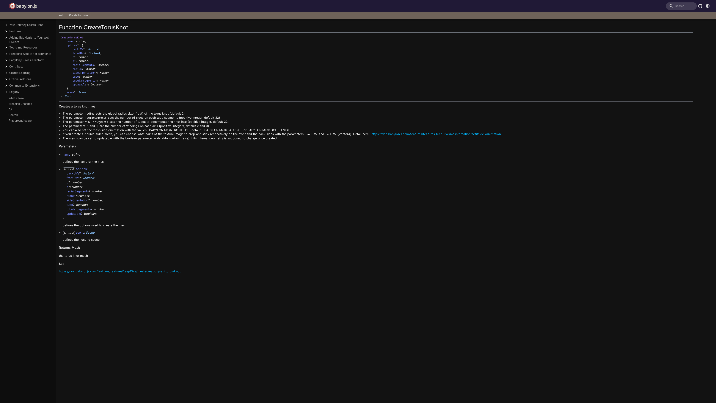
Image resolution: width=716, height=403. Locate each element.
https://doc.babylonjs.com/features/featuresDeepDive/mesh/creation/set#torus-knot (120, 271)
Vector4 (93, 49)
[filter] (50, 25)
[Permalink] (73, 96)
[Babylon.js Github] (700, 6)
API (61, 15)
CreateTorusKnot (79, 15)
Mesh (68, 96)
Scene (82, 92)
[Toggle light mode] (708, 6)
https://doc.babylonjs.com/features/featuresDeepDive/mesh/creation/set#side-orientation (436, 134)
